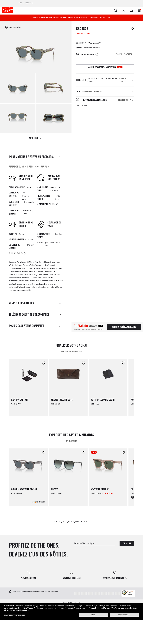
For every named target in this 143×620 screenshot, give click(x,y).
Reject (93, 615)
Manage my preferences (14, 615)
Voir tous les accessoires (71, 351)
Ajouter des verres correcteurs (104, 67)
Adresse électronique (84, 543)
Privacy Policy (94, 608)
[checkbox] (132, 28)
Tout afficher (71, 441)
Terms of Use (109, 608)
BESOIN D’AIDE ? (124, 100)
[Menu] (133, 591)
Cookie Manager (22, 610)
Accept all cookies (124, 615)
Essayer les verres (124, 54)
